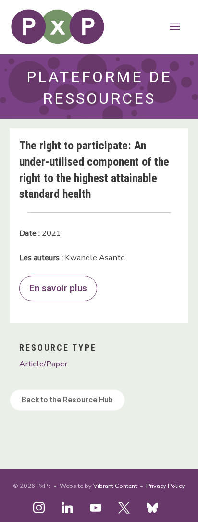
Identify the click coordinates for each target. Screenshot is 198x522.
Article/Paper (43, 363)
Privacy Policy (165, 486)
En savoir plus (58, 287)
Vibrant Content (115, 486)
